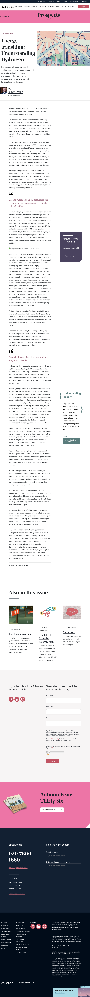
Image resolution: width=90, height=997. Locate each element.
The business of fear (20, 634)
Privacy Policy (55, 739)
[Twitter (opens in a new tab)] (11, 699)
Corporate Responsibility (23, 931)
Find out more (70, 256)
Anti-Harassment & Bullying (21, 948)
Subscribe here (59, 993)
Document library (74, 1)
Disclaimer (4, 922)
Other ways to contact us (18, 868)
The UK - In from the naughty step (46, 638)
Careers (65, 1)
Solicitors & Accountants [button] (47, 6)
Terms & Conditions (6, 931)
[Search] (74, 7)
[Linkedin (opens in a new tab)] (17, 699)
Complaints (4, 945)
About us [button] (63, 6)
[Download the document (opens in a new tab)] (15, 804)
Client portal (84, 1)
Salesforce (69, 632)
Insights (70, 6)
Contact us (51, 1)
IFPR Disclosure (20, 928)
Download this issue (50, 810)
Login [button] (83, 7)
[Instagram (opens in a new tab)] (22, 699)
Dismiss (83, 987)
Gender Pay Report (6, 939)
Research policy (20, 922)
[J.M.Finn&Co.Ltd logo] (7, 983)
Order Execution (6, 942)
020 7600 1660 (41, 1)
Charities (34, 6)
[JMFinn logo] (8, 6)
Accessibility (19, 925)
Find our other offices (17, 894)
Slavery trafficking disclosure (21, 935)
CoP (57, 6)
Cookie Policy (5, 928)
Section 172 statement (22, 944)
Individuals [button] (18, 6)
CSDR (3, 948)
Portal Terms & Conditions (5, 935)
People (58, 1)
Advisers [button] (27, 6)
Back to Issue (5, 16)
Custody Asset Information (20, 940)
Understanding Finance (70, 441)
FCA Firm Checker (21, 952)
